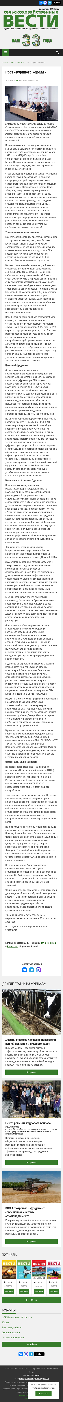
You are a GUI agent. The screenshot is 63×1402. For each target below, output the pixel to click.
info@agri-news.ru (26, 1379)
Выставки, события (12, 1327)
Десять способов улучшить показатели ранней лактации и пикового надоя (30, 1041)
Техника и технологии (13, 1337)
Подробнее (31, 1072)
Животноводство (11, 1332)
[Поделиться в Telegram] (31, 969)
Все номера (31, 1300)
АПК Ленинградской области (17, 1317)
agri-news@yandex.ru (41, 1379)
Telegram (51, 942)
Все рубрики (31, 1344)
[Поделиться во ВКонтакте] (24, 969)
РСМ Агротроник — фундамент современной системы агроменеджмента (25, 1212)
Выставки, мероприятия (28, 80)
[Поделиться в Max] (38, 969)
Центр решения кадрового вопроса (28, 1123)
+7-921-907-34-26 (33, 1375)
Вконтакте (12, 946)
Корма (5, 1322)
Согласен (43, 1393)
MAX (43, 942)
